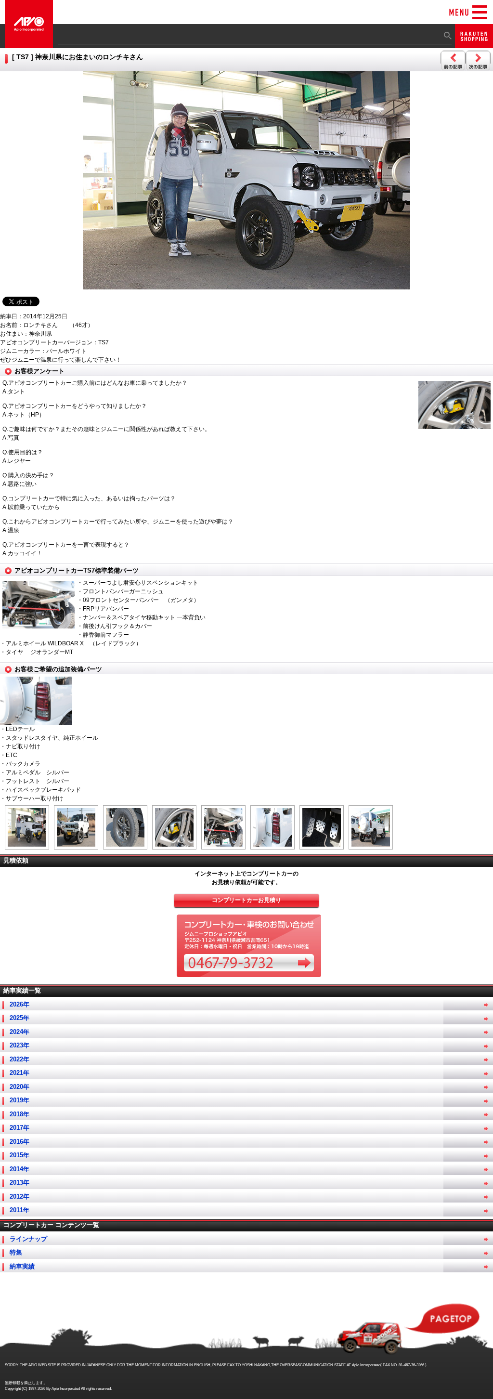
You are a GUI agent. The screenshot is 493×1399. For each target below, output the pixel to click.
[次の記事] (478, 60)
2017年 (19, 1127)
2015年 (19, 1155)
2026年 (19, 1004)
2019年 (19, 1100)
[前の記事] (453, 60)
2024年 (19, 1031)
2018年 (19, 1114)
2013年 (19, 1182)
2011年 (19, 1210)
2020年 (19, 1086)
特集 (16, 1252)
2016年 (19, 1141)
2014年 (19, 1169)
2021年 (19, 1072)
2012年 (19, 1196)
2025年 (19, 1017)
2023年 (19, 1045)
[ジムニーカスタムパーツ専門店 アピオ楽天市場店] (474, 43)
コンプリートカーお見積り (246, 900)
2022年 (19, 1059)
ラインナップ (28, 1238)
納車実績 (22, 1266)
